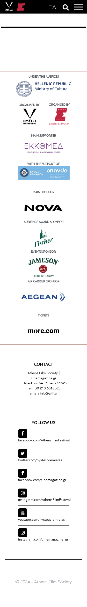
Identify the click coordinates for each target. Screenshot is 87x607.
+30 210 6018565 (46, 388)
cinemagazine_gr (43, 539)
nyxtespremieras (40, 460)
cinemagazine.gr (43, 378)
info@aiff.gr (49, 393)
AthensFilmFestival (44, 440)
